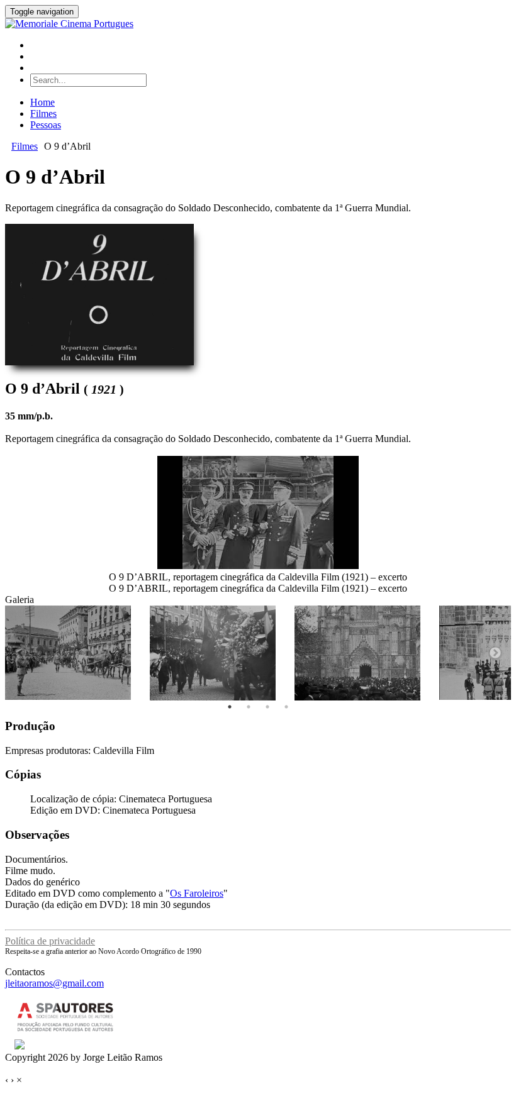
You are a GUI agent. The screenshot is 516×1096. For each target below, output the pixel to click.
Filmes (43, 113)
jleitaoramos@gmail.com (54, 983)
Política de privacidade (50, 941)
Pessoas (45, 124)
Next (495, 653)
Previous (20, 653)
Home (42, 102)
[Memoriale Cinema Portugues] (69, 23)
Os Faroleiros (196, 893)
